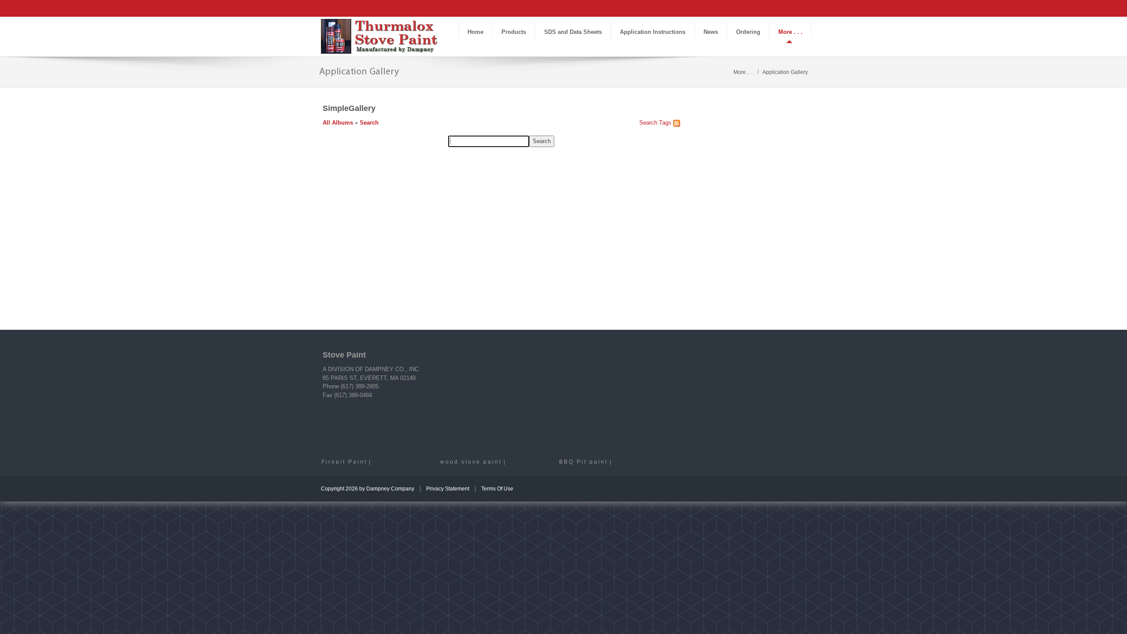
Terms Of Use (497, 489)
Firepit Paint (344, 461)
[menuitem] (513, 32)
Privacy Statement (447, 489)
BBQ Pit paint (583, 461)
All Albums (338, 122)
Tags (665, 122)
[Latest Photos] (676, 122)
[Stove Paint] (379, 36)
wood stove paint (471, 461)
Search (369, 122)
